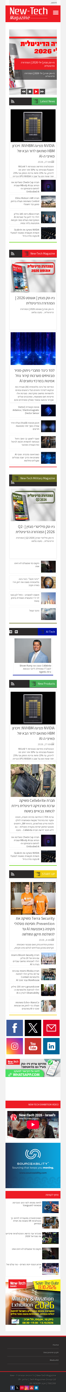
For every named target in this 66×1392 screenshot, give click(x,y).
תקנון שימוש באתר (51, 1352)
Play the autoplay (36, 91)
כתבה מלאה (36, 312)
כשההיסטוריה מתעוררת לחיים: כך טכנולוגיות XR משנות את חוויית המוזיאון (26, 1221)
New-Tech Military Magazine (37, 478)
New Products (46, 684)
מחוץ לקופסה (52, 1194)
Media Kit (54, 1360)
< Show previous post (23, 91)
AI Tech (50, 632)
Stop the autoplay (30, 91)
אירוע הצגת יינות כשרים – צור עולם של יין (23, 1266)
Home (56, 1344)
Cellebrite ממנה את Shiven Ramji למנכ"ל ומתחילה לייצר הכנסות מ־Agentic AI (35, 668)
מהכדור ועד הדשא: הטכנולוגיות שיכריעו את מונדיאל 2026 (23, 1235)
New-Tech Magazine (42, 253)
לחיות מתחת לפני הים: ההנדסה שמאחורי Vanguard (26, 1204)
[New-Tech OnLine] (33, 13)
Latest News (47, 101)
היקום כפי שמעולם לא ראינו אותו (26, 1248)
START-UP (48, 874)
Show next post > (42, 91)
